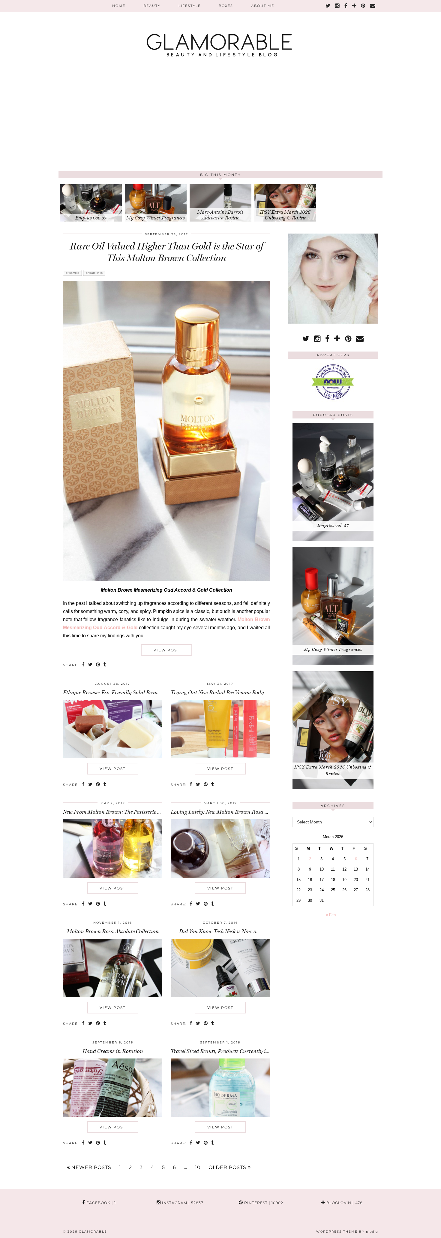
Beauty (151, 6)
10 (198, 1167)
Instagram (182, 1202)
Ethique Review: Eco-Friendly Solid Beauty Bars (119, 692)
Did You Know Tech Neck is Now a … (220, 931)
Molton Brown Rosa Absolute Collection (113, 931)
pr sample (72, 272)
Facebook (100, 1202)
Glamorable (93, 1231)
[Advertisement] (220, 126)
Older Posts (228, 1167)
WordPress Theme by (347, 1231)
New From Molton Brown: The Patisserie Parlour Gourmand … (135, 812)
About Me (262, 6)
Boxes (226, 6)
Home (118, 6)
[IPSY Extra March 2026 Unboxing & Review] (333, 787)
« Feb (331, 915)
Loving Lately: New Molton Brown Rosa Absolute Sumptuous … (244, 812)
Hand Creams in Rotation (112, 1051)
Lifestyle (189, 6)
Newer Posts (90, 1167)
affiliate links (94, 272)
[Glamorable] (220, 31)
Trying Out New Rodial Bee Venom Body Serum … (228, 692)
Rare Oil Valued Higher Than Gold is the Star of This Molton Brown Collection (166, 251)
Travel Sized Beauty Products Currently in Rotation (231, 1051)
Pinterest (263, 1202)
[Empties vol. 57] (333, 539)
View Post (167, 650)
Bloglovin (344, 1202)
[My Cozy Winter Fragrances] (333, 663)
